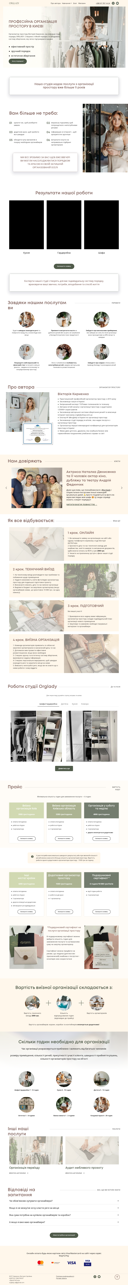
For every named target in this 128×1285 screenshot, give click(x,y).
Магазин (82, 3)
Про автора (56, 3)
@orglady (70, 493)
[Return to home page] (14, 3)
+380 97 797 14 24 (103, 3)
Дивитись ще (64, 768)
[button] (113, 3)
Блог (75, 3)
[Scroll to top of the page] (117, 1277)
